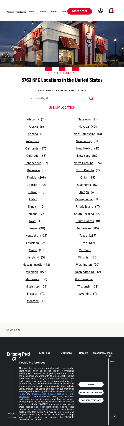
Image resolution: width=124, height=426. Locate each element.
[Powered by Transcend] (24, 421)
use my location (63, 108)
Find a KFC (110, 362)
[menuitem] (31, 12)
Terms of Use (45, 409)
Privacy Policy (12, 414)
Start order (79, 11)
